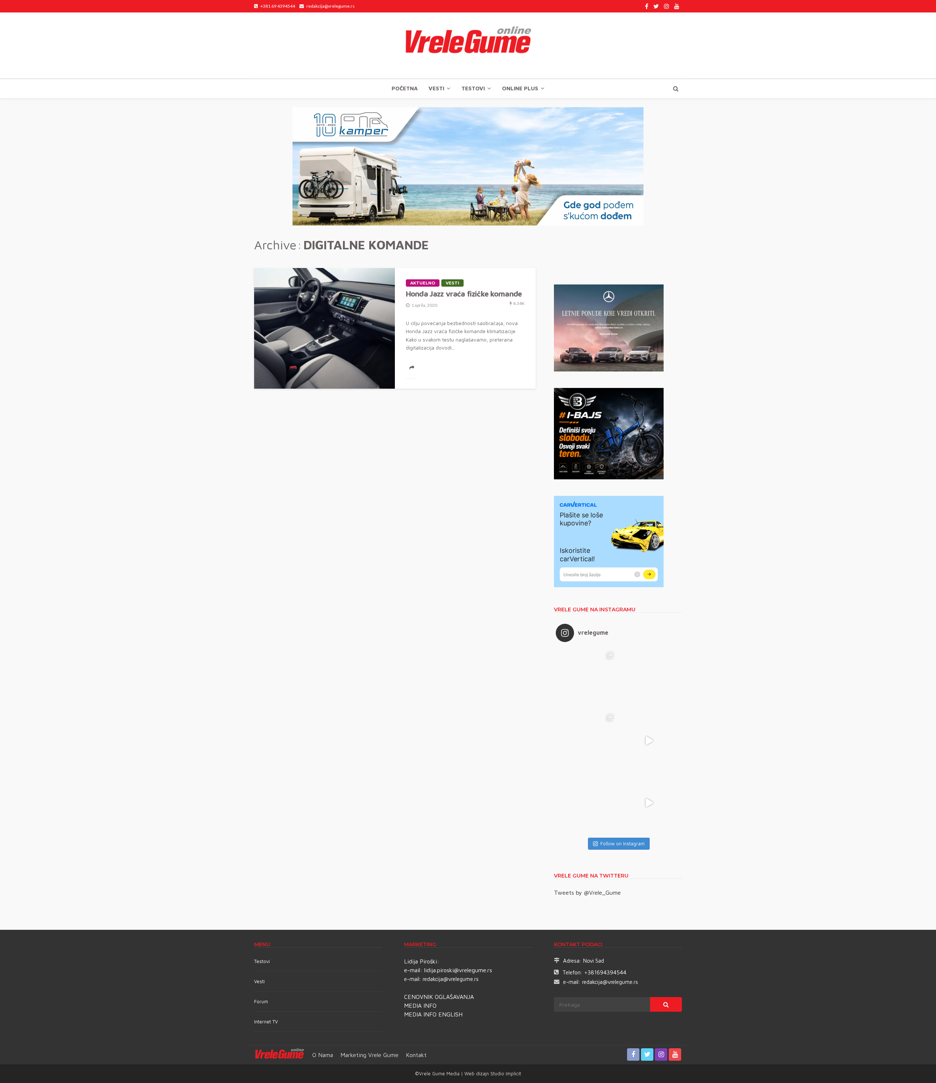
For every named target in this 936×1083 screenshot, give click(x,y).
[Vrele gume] (468, 45)
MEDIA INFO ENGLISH (433, 1014)
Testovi (262, 961)
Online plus (520, 88)
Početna (405, 88)
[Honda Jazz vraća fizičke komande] (324, 328)
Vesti (436, 88)
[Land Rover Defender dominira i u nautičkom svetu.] (649, 803)
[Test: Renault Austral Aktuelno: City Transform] (649, 741)
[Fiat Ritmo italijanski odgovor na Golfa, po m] (587, 741)
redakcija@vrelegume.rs (451, 979)
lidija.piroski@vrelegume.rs (458, 970)
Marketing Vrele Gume (369, 1055)
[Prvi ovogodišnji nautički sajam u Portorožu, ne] (587, 803)
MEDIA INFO (420, 1005)
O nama (322, 1055)
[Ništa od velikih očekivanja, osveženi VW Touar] (587, 678)
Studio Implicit (505, 1073)
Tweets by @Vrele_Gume (587, 892)
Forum (261, 1001)
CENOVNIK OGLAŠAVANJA (439, 996)
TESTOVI (473, 88)
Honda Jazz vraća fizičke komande (464, 293)
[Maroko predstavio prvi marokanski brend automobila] (649, 678)
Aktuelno (422, 283)
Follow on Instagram (622, 843)
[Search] (675, 88)
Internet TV (266, 1021)
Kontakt (416, 1055)
